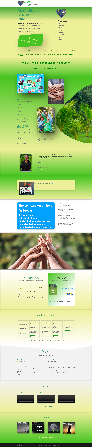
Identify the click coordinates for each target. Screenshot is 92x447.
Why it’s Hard (56, 322)
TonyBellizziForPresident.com (54, 445)
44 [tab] (39, 340)
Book (46, 2)
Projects (50, 2)
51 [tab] (50, 340)
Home (30, 2)
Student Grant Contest (33, 4)
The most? (67, 322)
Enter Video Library (46, 406)
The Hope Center (25, 375)
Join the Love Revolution (22, 322)
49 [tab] (47, 340)
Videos (54, 2)
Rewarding (44, 322)
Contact (62, 2)
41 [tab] (34, 340)
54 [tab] (55, 340)
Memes (58, 2)
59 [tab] (63, 340)
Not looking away (34, 322)
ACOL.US (53, 183)
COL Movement (41, 2)
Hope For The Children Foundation (67, 288)
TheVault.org (61, 370)
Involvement (34, 2)
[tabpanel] (23, 329)
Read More (21, 335)
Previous (16, 330)
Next (76, 330)
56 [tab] (58, 340)
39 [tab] (31, 340)
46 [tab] (42, 340)
